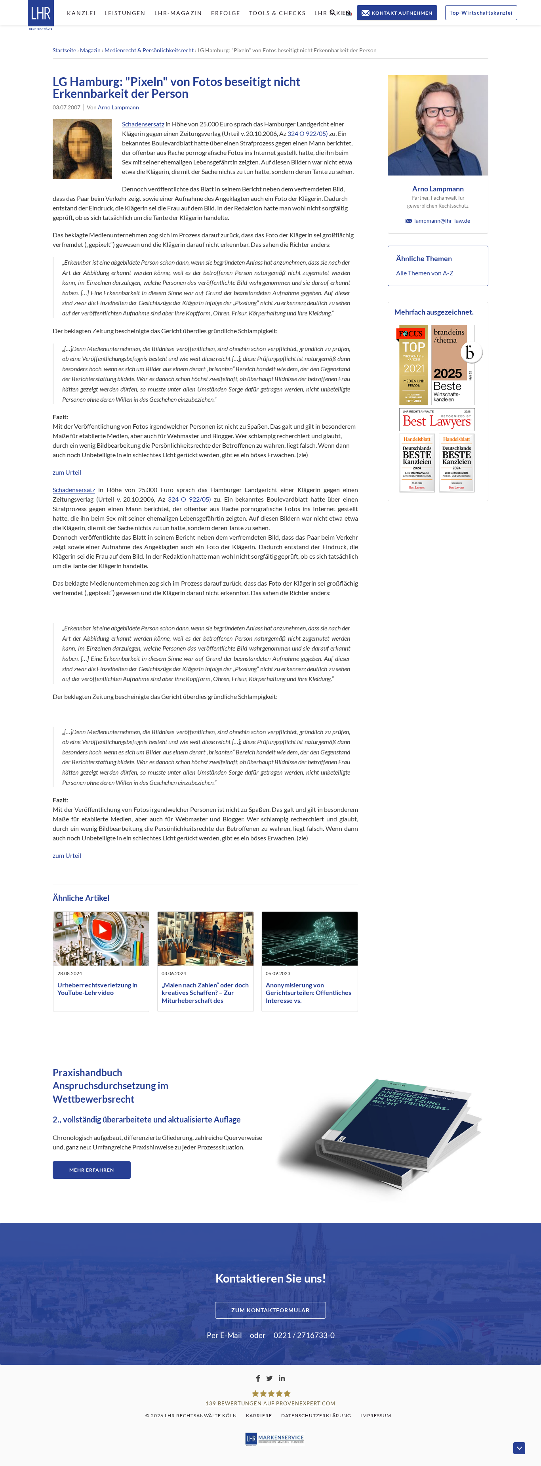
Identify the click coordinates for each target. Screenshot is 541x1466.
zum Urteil (67, 472)
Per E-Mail (224, 1335)
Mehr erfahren (91, 1170)
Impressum (375, 1415)
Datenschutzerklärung (316, 1415)
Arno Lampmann (118, 107)
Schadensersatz (143, 124)
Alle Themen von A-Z (424, 273)
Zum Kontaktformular (270, 1310)
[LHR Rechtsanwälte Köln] (41, 15)
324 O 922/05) (308, 133)
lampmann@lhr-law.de (442, 220)
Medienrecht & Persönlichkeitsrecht (149, 50)
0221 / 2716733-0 (304, 1335)
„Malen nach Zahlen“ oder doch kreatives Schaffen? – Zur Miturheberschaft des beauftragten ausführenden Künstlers (205, 1000)
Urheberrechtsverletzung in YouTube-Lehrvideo (97, 988)
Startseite (64, 50)
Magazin (90, 50)
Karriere (259, 1415)
